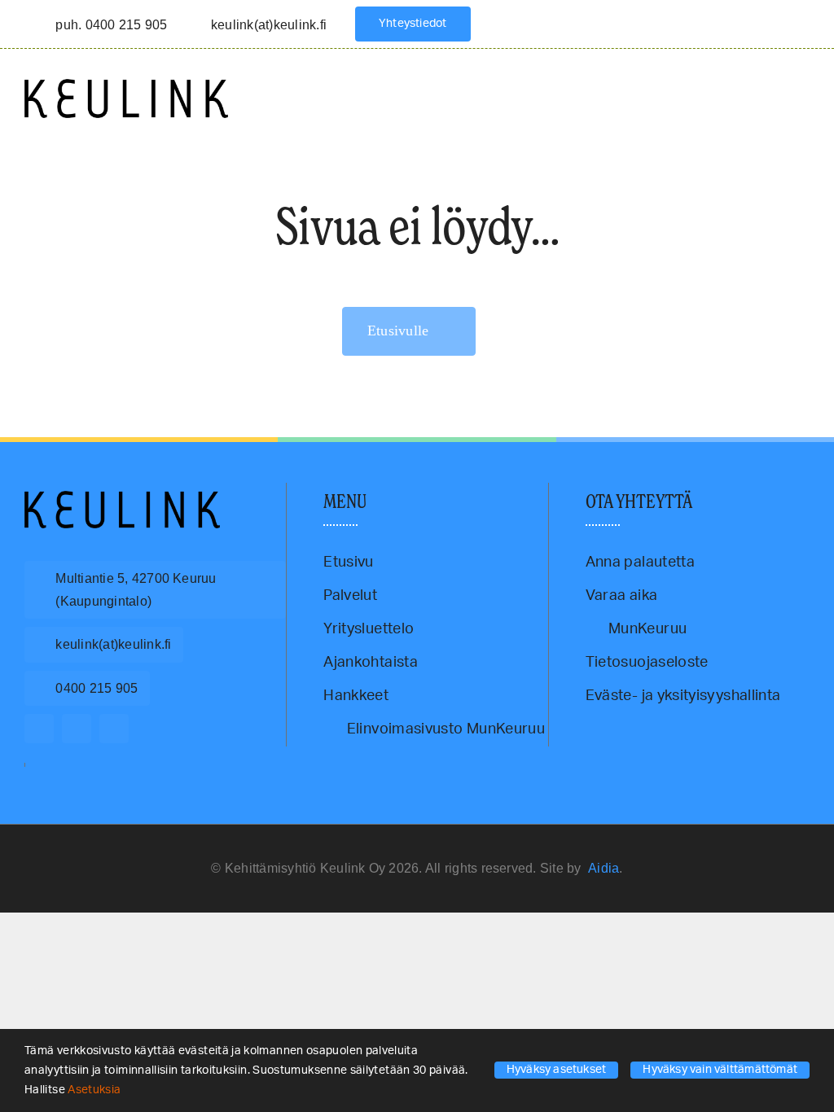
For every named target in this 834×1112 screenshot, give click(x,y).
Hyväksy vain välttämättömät (720, 1069)
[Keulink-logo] (122, 498)
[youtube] (114, 728)
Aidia (603, 868)
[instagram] (76, 728)
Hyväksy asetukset (557, 1069)
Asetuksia (96, 1090)
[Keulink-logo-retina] (126, 86)
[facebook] (39, 728)
